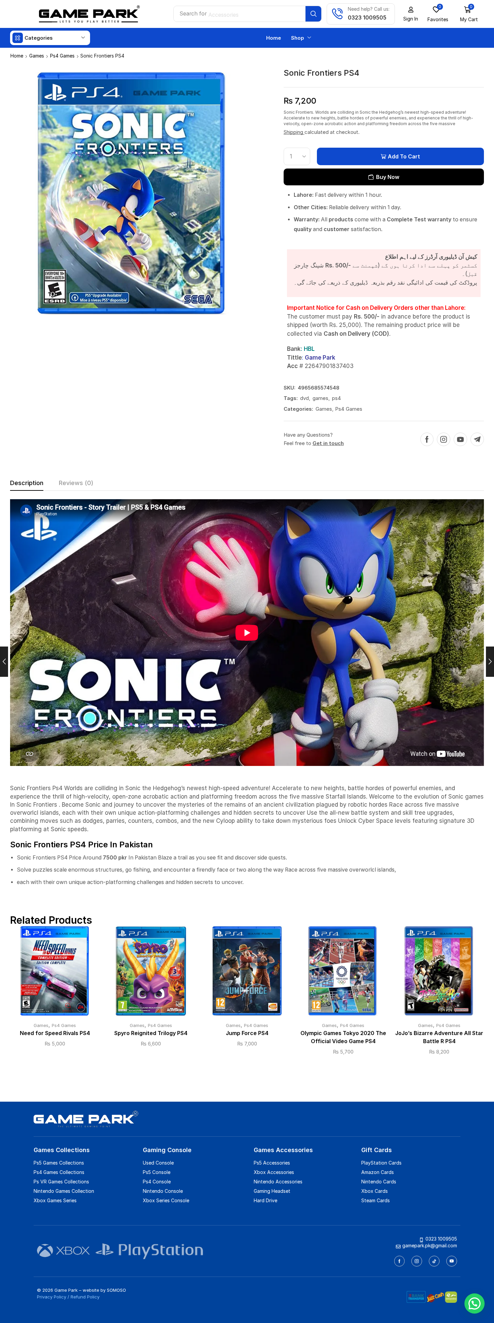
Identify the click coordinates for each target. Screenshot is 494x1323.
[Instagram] (443, 439)
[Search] (313, 14)
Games (36, 56)
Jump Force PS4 (247, 1033)
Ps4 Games (62, 56)
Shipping (294, 132)
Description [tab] (26, 482)
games (320, 398)
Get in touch (328, 443)
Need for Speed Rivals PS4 (55, 1033)
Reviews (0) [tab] (76, 482)
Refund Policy (85, 1296)
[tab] (26, 485)
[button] (410, 14)
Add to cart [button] (55, 973)
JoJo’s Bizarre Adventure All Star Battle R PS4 (439, 1037)
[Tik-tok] (434, 1261)
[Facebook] (427, 439)
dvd (304, 398)
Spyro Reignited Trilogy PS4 (151, 1033)
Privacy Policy (51, 1296)
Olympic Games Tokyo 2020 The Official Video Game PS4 (343, 1037)
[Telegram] (477, 439)
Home (16, 56)
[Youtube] (460, 439)
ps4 (336, 398)
